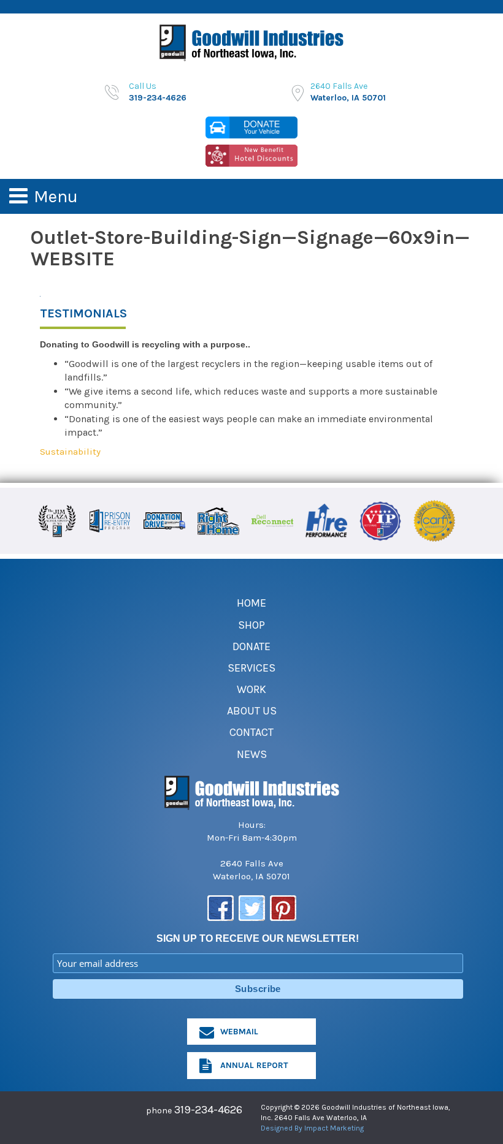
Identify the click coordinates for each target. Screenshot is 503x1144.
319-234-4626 (208, 1109)
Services (251, 668)
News (252, 754)
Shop (251, 625)
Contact (251, 732)
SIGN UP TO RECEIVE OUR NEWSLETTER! (257, 938)
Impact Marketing (334, 1128)
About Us (252, 711)
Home (251, 603)
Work (251, 689)
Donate (251, 646)
